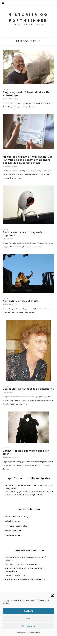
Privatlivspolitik (34, 632)
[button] (52, 595)
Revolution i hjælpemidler (16, 526)
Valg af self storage (13, 521)
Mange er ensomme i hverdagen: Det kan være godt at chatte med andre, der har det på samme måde (27, 160)
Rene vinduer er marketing (16, 516)
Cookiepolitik (21, 632)
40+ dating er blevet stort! (20, 301)
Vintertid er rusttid (13, 531)
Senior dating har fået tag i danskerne (28, 389)
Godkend (28, 611)
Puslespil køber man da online (24, 564)
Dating (7, 89)
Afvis (28, 618)
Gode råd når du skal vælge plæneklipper (28, 579)
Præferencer (28, 626)
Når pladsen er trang (13, 535)
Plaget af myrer (19, 575)
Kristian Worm (11, 568)
